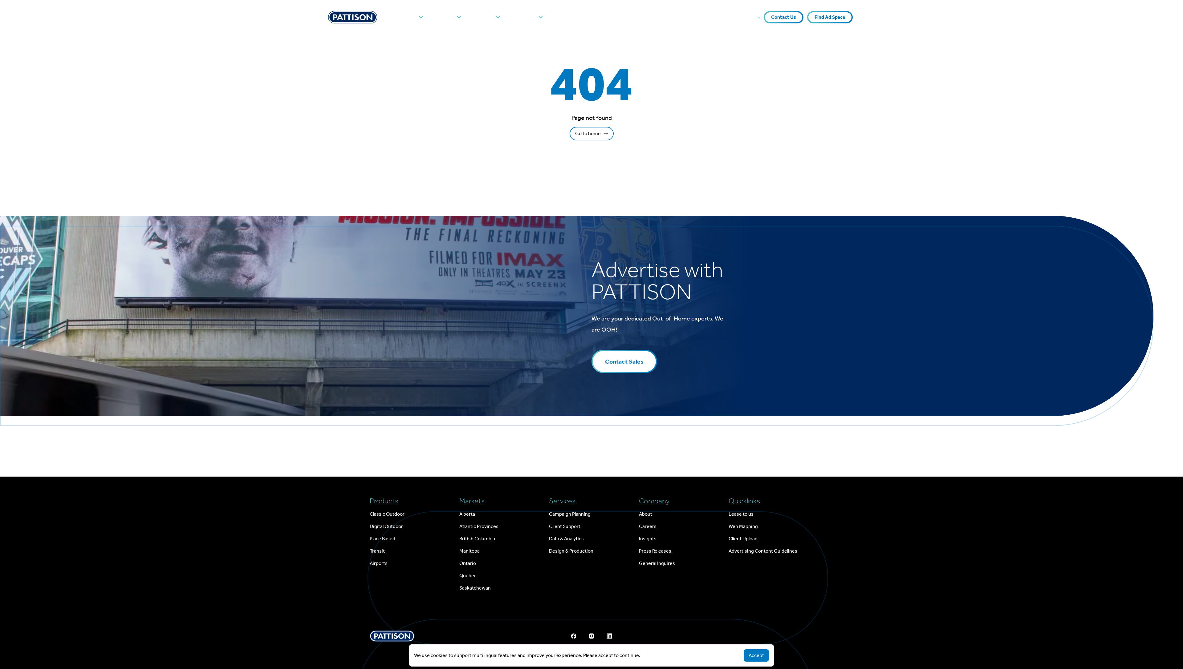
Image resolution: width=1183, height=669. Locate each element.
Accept (756, 655)
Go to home (588, 133)
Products (404, 17)
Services (482, 17)
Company (523, 17)
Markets (444, 17)
